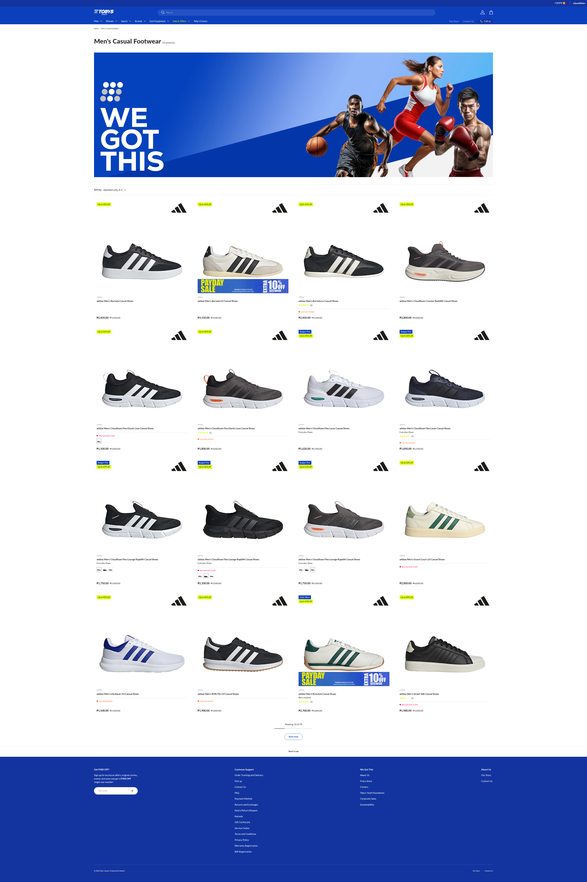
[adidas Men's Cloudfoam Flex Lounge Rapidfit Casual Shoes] (142, 506)
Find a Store (366, 781)
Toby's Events (200, 21)
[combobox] (296, 12)
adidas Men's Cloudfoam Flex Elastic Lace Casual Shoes (125, 428)
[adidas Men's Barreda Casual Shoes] (142, 247)
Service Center (242, 828)
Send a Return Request (246, 810)
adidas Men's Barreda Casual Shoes (115, 301)
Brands (138, 21)
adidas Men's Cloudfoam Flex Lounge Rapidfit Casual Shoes (127, 559)
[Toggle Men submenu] (101, 21)
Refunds (239, 816)
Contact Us (468, 21)
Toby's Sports (104, 871)
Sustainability (367, 804)
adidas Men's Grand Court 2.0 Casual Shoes (422, 559)
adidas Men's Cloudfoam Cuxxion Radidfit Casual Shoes (429, 301)
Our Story (454, 21)
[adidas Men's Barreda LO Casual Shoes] (243, 247)
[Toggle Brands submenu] (144, 21)
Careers (364, 786)
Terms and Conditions (245, 834)
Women (110, 21)
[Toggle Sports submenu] (130, 21)
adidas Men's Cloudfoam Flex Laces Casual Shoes (324, 428)
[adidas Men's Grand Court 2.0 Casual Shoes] (445, 506)
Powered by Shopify (117, 871)
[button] (99, 441)
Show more (293, 736)
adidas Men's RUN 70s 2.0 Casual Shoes (218, 693)
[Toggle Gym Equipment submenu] (168, 21)
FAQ (237, 792)
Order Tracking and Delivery (249, 775)
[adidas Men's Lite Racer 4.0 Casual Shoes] (142, 640)
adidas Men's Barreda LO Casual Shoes (218, 301)
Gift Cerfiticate (242, 822)
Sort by (98, 189)
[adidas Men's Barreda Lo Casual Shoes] (344, 247)
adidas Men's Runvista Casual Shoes (317, 693)
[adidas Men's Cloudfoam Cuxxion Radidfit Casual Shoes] (445, 247)
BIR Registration (243, 851)
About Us (364, 775)
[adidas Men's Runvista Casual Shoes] (344, 640)
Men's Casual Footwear (110, 28)
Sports (124, 21)
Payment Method (243, 798)
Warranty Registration (246, 845)
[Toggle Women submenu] (116, 21)
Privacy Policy (242, 839)
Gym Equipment (158, 21)
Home (96, 28)
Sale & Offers (179, 21)
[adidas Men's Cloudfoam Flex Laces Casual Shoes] (344, 375)
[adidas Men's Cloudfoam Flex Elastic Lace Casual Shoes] (142, 375)
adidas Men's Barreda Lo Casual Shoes (318, 301)
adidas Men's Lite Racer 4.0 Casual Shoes (118, 693)
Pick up (238, 781)
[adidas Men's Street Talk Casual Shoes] (445, 640)
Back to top (294, 751)
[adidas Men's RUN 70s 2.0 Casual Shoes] (243, 640)
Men (96, 21)
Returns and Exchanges (246, 804)
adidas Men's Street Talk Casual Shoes (419, 693)
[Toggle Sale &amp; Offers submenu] (189, 21)
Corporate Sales (368, 798)
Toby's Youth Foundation (372, 792)
